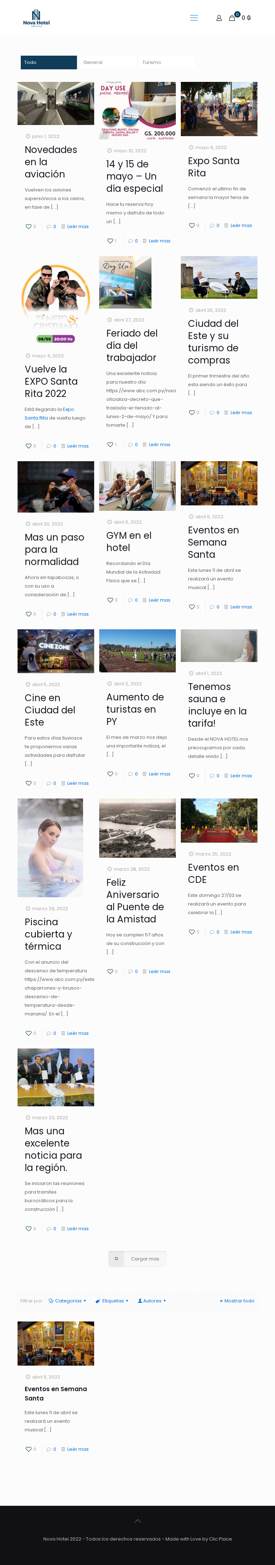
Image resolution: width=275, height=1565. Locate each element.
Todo (30, 62)
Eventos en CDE (213, 873)
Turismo (152, 62)
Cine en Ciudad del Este (50, 710)
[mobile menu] (194, 18)
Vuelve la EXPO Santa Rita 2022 (51, 381)
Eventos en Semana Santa (213, 542)
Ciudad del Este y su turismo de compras (213, 342)
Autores (152, 1300)
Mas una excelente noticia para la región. (53, 1149)
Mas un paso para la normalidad (55, 549)
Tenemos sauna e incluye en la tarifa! (217, 705)
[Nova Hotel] (36, 18)
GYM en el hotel (128, 541)
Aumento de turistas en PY (135, 709)
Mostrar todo (240, 1300)
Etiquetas (113, 1300)
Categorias (68, 1300)
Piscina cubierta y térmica (48, 934)
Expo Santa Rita (214, 167)
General (92, 62)
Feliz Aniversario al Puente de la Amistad (135, 901)
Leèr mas (78, 226)
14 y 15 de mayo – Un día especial (134, 176)
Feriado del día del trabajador (132, 345)
